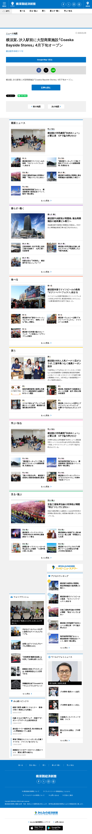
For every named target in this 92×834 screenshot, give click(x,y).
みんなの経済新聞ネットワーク (46, 813)
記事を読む (46, 87)
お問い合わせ (54, 795)
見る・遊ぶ (33, 11)
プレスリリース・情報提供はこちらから (57, 791)
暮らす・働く (55, 11)
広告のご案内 (68, 795)
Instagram (74, 4)
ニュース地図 (11, 33)
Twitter (69, 4)
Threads (79, 4)
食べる (22, 11)
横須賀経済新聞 (23, 4)
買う (44, 11)
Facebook (63, 4)
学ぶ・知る (68, 11)
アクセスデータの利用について (34, 795)
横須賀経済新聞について (31, 791)
